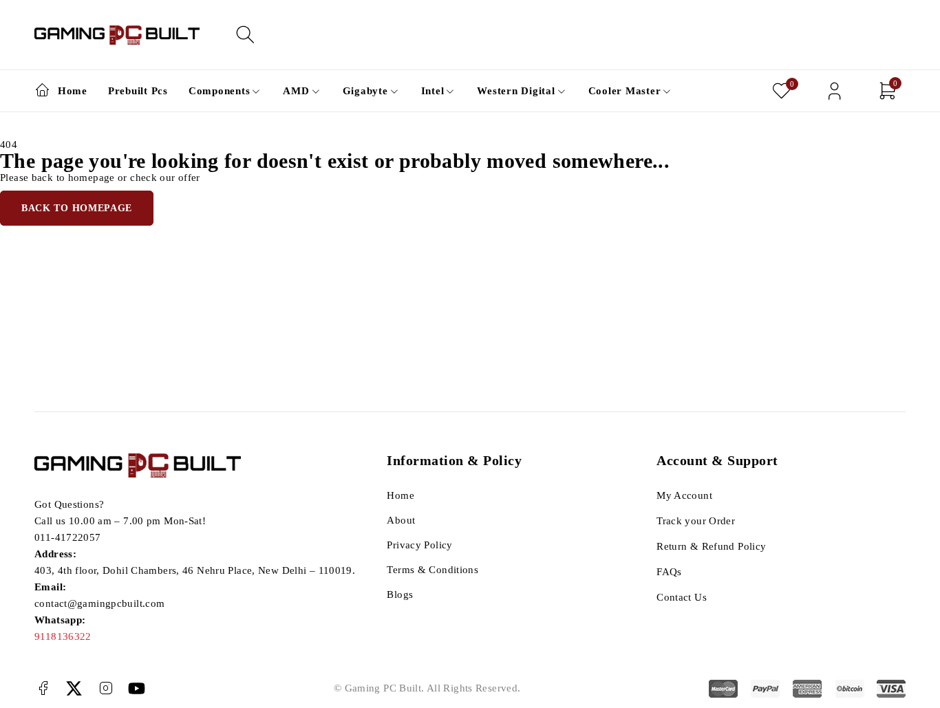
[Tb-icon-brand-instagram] (105, 688)
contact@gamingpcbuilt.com (99, 603)
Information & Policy (454, 460)
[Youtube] (136, 688)
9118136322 (63, 636)
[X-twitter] (74, 688)
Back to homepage (76, 208)
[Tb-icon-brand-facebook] (43, 688)
